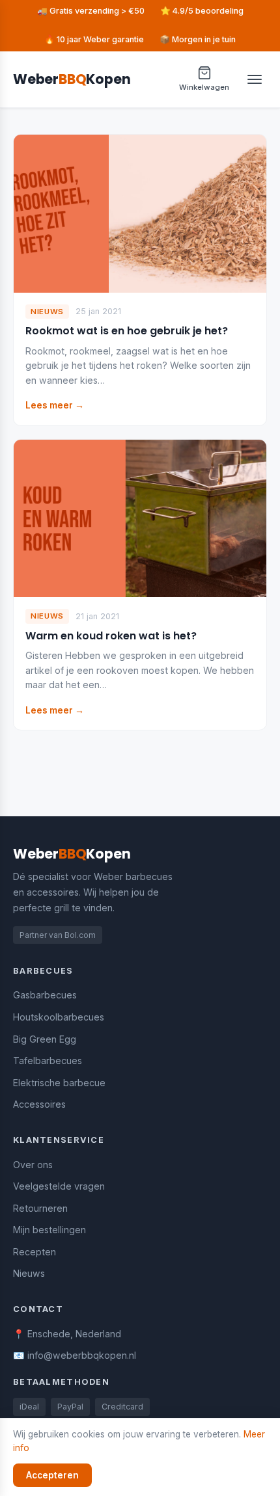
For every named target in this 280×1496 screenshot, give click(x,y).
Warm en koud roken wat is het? (111, 635)
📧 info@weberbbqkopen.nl (74, 1355)
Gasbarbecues (45, 994)
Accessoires (39, 1104)
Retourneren (40, 1208)
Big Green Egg (44, 1039)
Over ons (33, 1164)
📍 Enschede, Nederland (67, 1333)
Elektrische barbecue (59, 1082)
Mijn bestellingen (49, 1229)
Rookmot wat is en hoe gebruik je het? (126, 330)
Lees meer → (54, 405)
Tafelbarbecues (47, 1060)
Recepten (34, 1251)
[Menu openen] (254, 79)
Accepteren (52, 1475)
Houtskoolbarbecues (58, 1016)
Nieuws (29, 1273)
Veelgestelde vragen (59, 1186)
